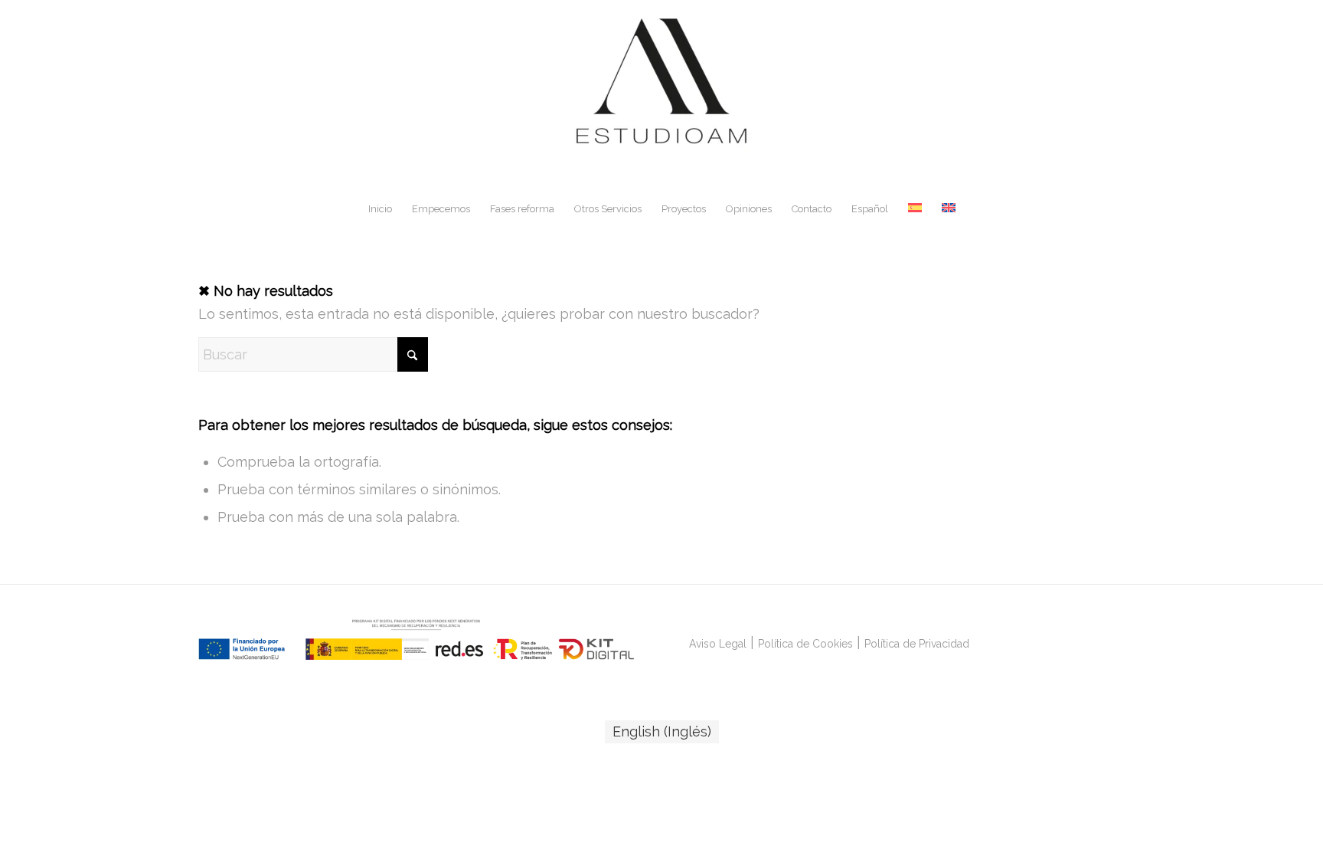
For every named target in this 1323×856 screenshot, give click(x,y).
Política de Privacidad (916, 644)
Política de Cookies (805, 644)
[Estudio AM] (661, 95)
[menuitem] (380, 209)
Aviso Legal (717, 644)
